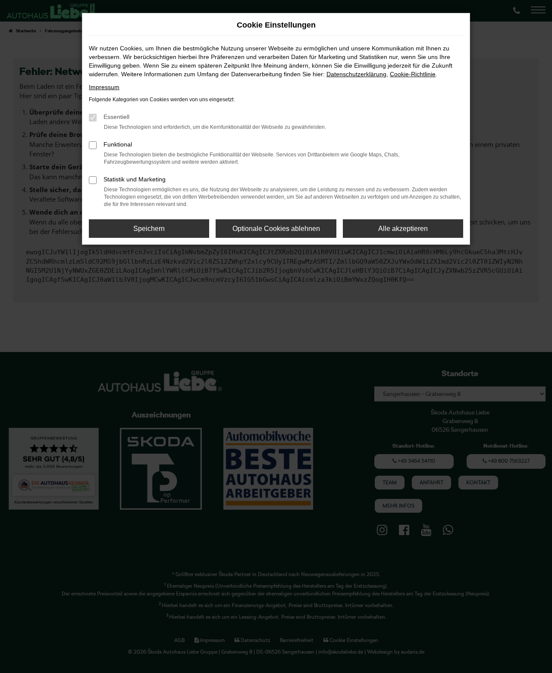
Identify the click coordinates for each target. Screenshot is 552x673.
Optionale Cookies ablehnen (276, 228)
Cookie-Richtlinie (413, 74)
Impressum (104, 87)
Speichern (149, 228)
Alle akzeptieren (403, 228)
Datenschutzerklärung (356, 74)
